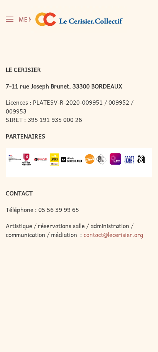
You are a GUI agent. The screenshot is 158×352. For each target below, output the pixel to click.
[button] (22, 19)
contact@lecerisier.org (113, 234)
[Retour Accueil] (79, 19)
